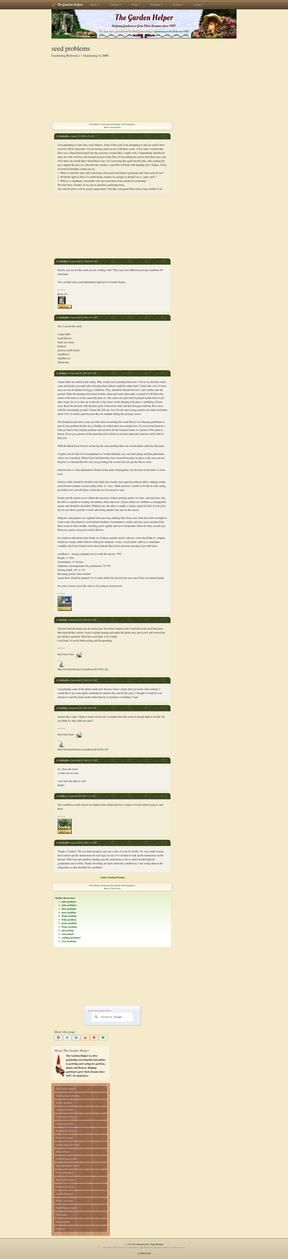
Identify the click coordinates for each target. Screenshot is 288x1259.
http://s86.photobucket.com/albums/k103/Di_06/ (83, 669)
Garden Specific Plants (68, 1144)
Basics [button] (94, 4)
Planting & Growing (66, 1130)
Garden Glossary (65, 1194)
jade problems (69, 901)
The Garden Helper (69, 4)
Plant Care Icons (64, 1200)
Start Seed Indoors (65, 1180)
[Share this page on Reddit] (85, 1037)
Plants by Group (64, 1138)
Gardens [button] (114, 4)
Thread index (115, 127)
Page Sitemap (157, 1244)
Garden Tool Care (65, 1186)
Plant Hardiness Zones (68, 1166)
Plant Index (62, 1214)
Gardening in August (67, 1116)
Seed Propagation (128, 124)
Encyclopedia (63, 1222)
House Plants (63, 1152)
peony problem (69, 923)
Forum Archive (64, 1102)
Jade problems (69, 905)
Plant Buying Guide (66, 1158)
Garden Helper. (118, 282)
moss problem (69, 912)
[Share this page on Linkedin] (76, 1037)
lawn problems (69, 908)
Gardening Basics (65, 1124)
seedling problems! (71, 937)
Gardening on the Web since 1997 (171, 31)
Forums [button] (177, 4)
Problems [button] (155, 4)
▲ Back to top (144, 1253)
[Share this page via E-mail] (103, 1037)
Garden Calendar (65, 1110)
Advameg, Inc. (142, 1244)
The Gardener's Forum (68, 1096)
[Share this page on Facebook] (58, 1037)
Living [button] (197, 4)
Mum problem (69, 916)
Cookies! (60, 1228)
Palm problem (69, 919)
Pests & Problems (65, 1172)
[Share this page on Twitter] (67, 1037)
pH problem (68, 930)
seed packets (105, 124)
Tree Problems (69, 941)
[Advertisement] (112, 89)
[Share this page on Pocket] (94, 1037)
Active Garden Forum (112, 877)
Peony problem (69, 926)
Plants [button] (135, 4)
